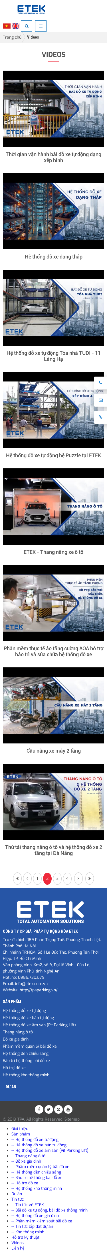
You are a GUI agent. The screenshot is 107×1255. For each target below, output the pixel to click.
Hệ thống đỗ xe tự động (24, 1010)
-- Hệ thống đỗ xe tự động (34, 1139)
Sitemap (72, 1119)
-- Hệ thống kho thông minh (36, 1188)
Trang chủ (12, 37)
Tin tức (17, 1199)
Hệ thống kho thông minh (26, 1075)
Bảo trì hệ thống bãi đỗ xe (26, 1060)
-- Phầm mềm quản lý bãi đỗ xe (40, 1167)
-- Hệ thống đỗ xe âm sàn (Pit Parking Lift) (49, 1150)
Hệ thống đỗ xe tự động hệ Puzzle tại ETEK (53, 455)
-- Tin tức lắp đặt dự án (32, 1226)
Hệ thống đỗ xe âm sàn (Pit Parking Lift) (39, 1025)
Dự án (11, 1086)
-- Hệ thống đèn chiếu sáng (36, 1172)
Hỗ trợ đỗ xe (14, 1068)
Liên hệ (18, 1248)
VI (7, 26)
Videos (33, 37)
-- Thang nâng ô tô (28, 1156)
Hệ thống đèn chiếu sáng (26, 1053)
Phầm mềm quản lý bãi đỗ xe (30, 1046)
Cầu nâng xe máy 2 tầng (54, 751)
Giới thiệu (19, 1128)
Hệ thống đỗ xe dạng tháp (53, 257)
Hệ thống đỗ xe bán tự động (28, 1018)
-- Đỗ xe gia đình (26, 1161)
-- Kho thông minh (27, 1232)
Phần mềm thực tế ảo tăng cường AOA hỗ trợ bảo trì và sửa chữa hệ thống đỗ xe (53, 651)
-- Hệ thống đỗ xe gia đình (35, 1215)
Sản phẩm (12, 1001)
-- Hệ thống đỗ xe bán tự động (38, 1145)
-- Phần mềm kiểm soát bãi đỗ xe (41, 1221)
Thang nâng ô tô (18, 1032)
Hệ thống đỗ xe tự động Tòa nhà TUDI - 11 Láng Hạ (54, 356)
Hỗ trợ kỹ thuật (25, 1237)
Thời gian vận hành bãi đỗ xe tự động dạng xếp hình (53, 157)
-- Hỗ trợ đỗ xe (24, 1183)
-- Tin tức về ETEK (27, 1205)
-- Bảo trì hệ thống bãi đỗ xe (36, 1177)
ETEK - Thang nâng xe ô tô (53, 552)
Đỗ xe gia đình (16, 1039)
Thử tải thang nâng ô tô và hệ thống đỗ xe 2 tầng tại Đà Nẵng (53, 850)
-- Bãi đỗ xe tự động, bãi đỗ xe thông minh (49, 1210)
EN (15, 26)
